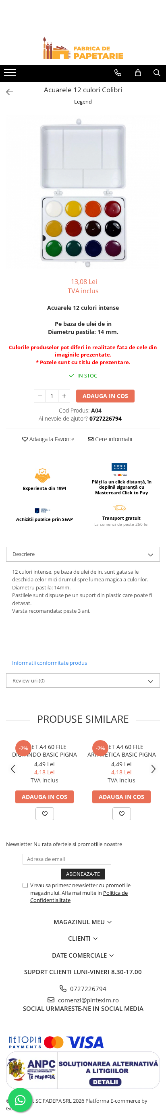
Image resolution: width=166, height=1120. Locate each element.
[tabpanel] (83, 192)
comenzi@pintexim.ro (87, 1000)
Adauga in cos (105, 396)
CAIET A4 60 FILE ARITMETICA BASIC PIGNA (121, 750)
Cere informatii (112, 439)
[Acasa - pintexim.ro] (83, 48)
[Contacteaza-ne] (118, 73)
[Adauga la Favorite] (44, 813)
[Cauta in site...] (157, 73)
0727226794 (87, 989)
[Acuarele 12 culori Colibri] (83, 192)
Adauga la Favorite (51, 439)
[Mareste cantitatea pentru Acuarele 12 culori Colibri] (64, 396)
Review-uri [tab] (28, 680)
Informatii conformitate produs (49, 662)
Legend (83, 101)
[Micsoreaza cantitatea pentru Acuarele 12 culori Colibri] (40, 396)
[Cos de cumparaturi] (138, 73)
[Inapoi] (6, 92)
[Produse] (11, 75)
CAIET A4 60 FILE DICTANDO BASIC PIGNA (44, 750)
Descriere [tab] (23, 554)
